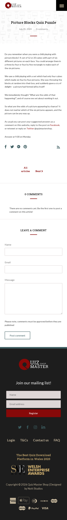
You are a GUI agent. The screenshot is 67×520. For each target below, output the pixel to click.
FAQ (57, 440)
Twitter (30, 128)
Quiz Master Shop (38, 484)
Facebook (55, 125)
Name (8, 244)
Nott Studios (35, 488)
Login (11, 440)
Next (38, 171)
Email (8, 262)
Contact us (41, 440)
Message (9, 279)
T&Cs (24, 440)
